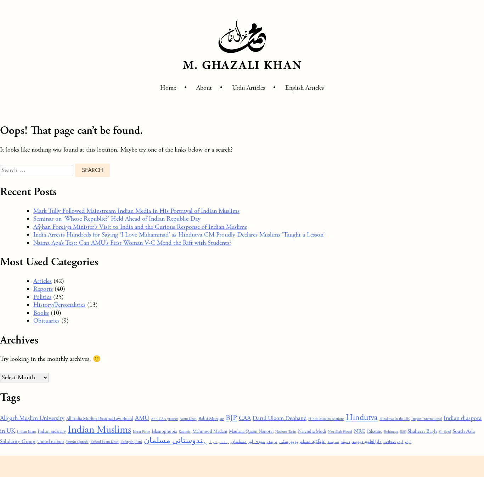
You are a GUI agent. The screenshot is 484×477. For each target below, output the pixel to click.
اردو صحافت (393, 441)
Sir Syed (445, 431)
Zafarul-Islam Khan (104, 441)
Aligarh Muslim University (32, 418)
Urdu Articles (248, 88)
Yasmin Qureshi (77, 441)
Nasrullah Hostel (340, 431)
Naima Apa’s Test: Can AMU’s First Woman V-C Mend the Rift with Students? (132, 243)
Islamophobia (164, 431)
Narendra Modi (312, 431)
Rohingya (391, 431)
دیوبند (345, 441)
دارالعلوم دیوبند (367, 442)
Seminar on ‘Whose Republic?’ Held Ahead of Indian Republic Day (117, 219)
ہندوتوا (219, 442)
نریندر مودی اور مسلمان (254, 442)
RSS (403, 431)
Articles (42, 281)
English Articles (304, 88)
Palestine (374, 431)
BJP (231, 418)
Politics (42, 297)
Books (41, 313)
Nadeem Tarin (285, 431)
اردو (408, 441)
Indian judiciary (52, 431)
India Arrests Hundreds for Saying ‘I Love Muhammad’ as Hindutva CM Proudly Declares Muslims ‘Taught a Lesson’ (179, 235)
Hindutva (362, 417)
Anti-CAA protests (164, 418)
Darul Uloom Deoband (279, 418)
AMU (142, 418)
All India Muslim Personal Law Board (99, 419)
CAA (245, 418)
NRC (359, 431)
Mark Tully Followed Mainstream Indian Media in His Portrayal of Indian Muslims (136, 211)
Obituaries (46, 321)
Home (168, 88)
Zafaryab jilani (131, 441)
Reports (43, 289)
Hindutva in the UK (394, 418)
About (204, 88)
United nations (50, 442)
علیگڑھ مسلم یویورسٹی (302, 442)
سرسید (333, 441)
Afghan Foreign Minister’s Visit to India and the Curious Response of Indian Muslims (140, 227)
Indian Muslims (99, 429)
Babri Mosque (211, 419)
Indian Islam (26, 431)
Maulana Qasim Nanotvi (251, 431)
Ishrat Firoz (141, 431)
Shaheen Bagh (422, 431)
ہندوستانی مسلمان (175, 441)
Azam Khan (188, 418)
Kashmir (185, 431)
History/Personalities (59, 305)
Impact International (426, 418)
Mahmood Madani (209, 431)
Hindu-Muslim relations (326, 418)
